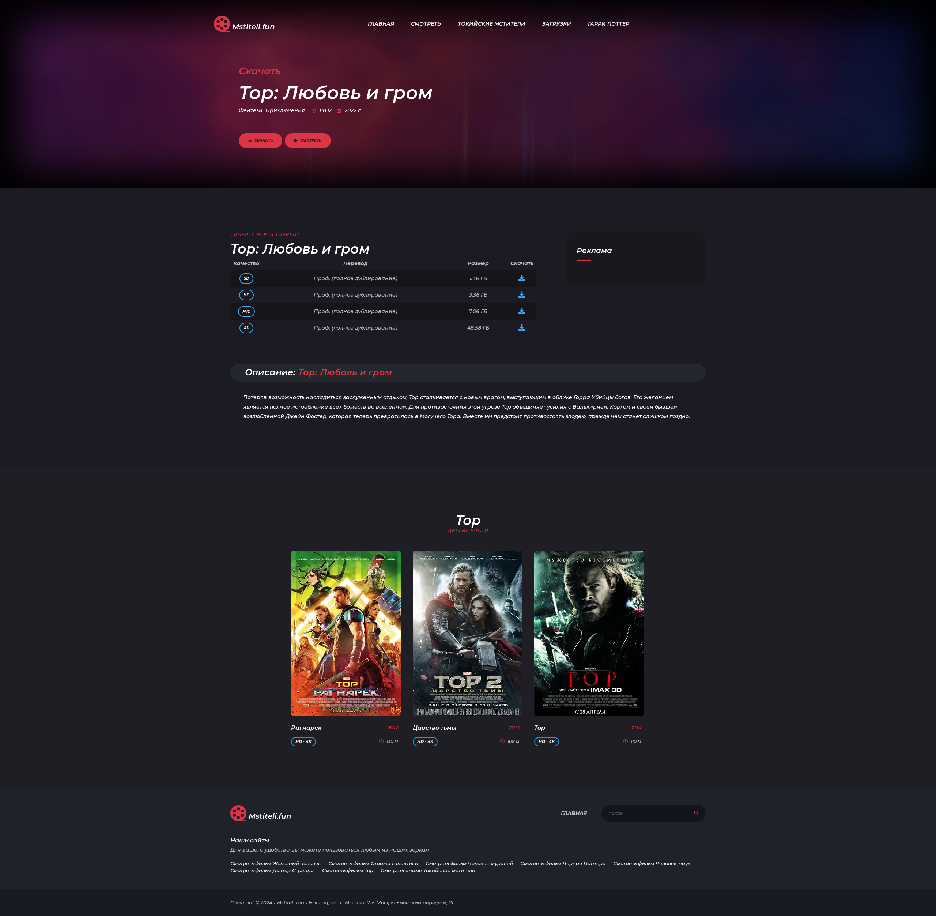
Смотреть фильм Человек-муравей (469, 863)
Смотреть (426, 23)
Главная (381, 23)
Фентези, (251, 110)
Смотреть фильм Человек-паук (652, 863)
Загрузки (556, 23)
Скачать (263, 140)
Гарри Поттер (608, 23)
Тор (539, 727)
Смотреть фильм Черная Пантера (563, 863)
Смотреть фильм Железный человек (275, 863)
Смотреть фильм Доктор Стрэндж (272, 870)
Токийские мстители (491, 23)
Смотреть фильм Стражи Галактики (373, 863)
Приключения (285, 110)
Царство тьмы (434, 727)
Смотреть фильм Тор (347, 870)
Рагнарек (306, 727)
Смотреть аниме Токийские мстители (428, 870)
